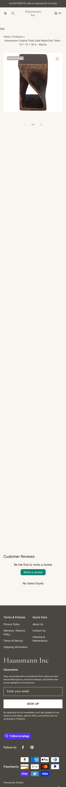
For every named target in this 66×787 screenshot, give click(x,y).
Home (7, 36)
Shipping (8, 167)
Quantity (8, 199)
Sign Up (33, 703)
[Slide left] (25, 124)
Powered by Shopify (13, 782)
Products (17, 36)
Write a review (33, 572)
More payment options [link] (33, 233)
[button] (5, 13)
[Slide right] (41, 124)
